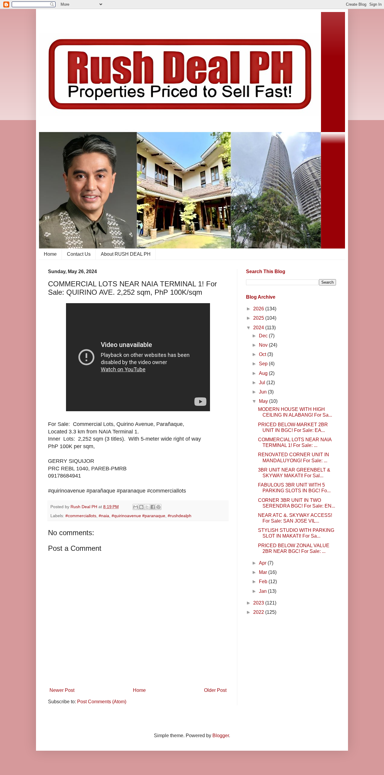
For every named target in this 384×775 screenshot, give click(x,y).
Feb (263, 581)
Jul (262, 382)
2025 (259, 318)
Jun (263, 391)
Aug (264, 373)
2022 (259, 612)
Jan (263, 591)
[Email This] (136, 507)
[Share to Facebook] (153, 507)
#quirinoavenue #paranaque (138, 515)
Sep (264, 363)
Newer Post (62, 690)
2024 (259, 327)
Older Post (215, 690)
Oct (263, 354)
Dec (264, 335)
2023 (259, 602)
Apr (263, 562)
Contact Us (79, 254)
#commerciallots (80, 515)
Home (50, 254)
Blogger (220, 735)
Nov (264, 345)
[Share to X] (147, 507)
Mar (263, 572)
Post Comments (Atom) (101, 701)
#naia (104, 515)
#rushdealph (179, 515)
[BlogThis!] (141, 507)
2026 (259, 308)
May (264, 401)
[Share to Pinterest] (158, 507)
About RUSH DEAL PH (126, 254)
